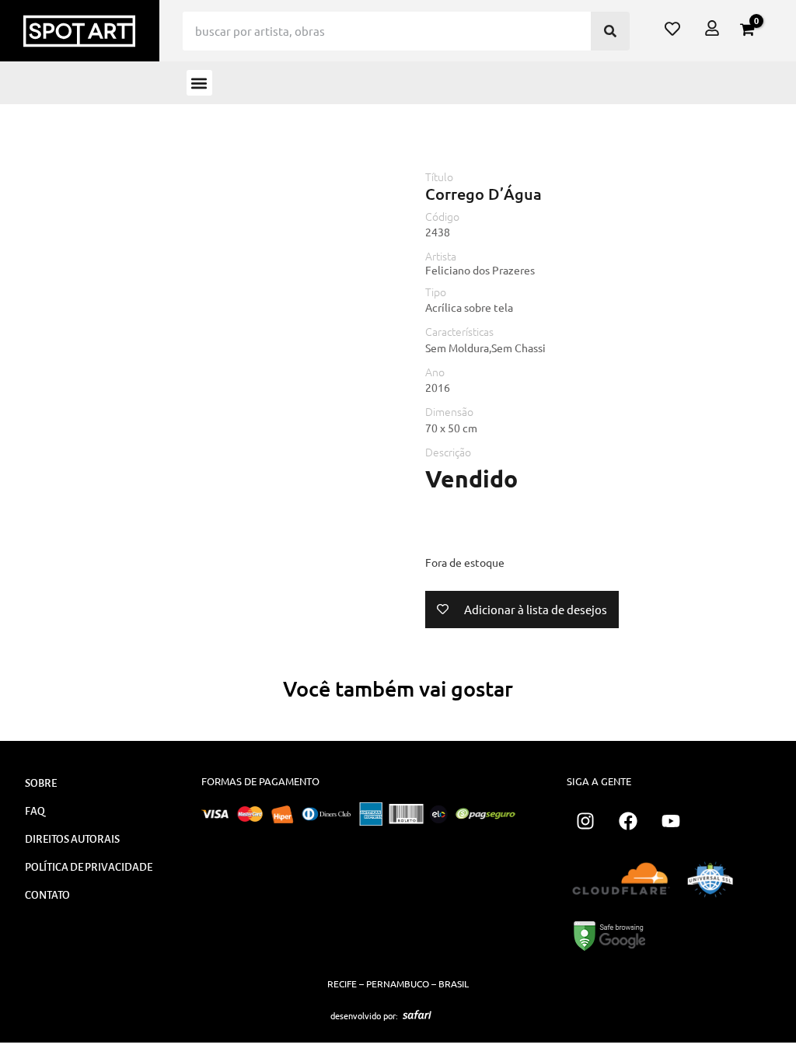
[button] (199, 83)
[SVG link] (417, 1014)
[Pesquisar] (610, 31)
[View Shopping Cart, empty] (747, 29)
